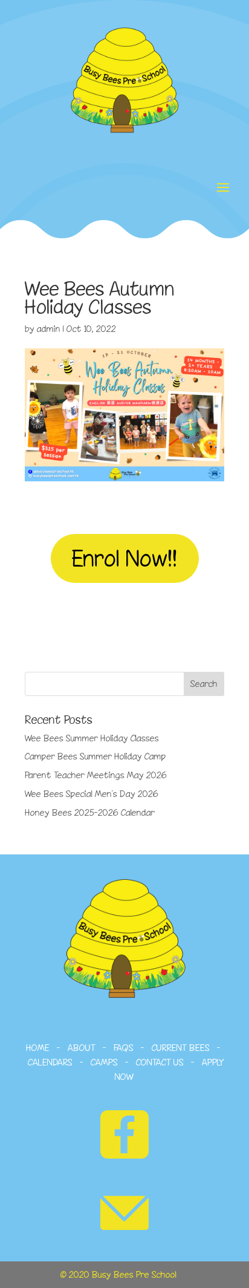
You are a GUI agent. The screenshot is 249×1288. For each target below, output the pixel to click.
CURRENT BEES (179, 1047)
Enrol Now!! (125, 558)
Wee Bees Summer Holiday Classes (92, 738)
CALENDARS (50, 1062)
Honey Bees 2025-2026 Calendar (90, 812)
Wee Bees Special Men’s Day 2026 (91, 794)
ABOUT (81, 1047)
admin (48, 329)
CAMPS (104, 1062)
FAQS (124, 1047)
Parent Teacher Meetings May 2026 (96, 775)
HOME (38, 1047)
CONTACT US (160, 1062)
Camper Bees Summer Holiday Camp (95, 756)
